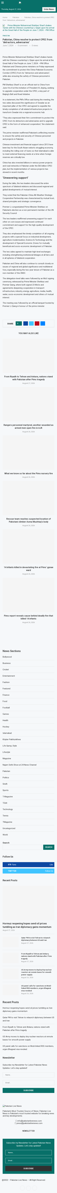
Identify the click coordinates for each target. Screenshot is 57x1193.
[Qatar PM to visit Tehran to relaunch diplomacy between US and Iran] (11, 942)
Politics (6, 777)
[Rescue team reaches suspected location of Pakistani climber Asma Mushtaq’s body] (28, 498)
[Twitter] (28, 1188)
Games (6, 714)
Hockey (6, 727)
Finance (6, 695)
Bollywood (7, 657)
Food (5, 701)
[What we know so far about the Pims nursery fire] (28, 452)
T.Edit (5, 803)
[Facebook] (22, 1188)
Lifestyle (6, 752)
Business (7, 663)
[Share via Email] (42, 323)
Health (5, 720)
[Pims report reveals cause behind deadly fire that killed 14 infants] (28, 595)
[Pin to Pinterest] (37, 323)
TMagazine (7, 822)
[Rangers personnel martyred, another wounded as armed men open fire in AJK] (28, 404)
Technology (8, 809)
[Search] (54, 3)
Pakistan (16, 17)
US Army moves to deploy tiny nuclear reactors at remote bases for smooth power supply (36, 972)
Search (6, 843)
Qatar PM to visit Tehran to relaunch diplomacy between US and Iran (35, 939)
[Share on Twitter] (31, 323)
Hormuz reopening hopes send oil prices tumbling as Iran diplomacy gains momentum (27, 925)
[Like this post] (19, 323)
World (5, 835)
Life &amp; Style (10, 746)
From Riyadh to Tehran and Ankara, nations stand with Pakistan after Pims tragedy (36, 956)
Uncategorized (9, 828)
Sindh (5, 784)
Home (5, 17)
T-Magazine (8, 796)
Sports (5, 790)
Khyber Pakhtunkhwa (12, 739)
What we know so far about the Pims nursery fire (28, 473)
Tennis (5, 815)
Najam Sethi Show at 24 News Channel (19, 765)
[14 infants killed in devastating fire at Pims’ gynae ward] (28, 546)
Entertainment (9, 676)
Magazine (7, 758)
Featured (6, 688)
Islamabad (7, 733)
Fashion (6, 682)
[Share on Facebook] (25, 323)
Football (6, 707)
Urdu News (49, 9)
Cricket (6, 669)
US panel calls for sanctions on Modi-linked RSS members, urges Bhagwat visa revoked (36, 988)
